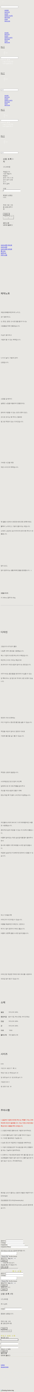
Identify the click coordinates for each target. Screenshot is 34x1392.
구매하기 (4, 1289)
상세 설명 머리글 (6, 245)
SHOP (6, 14)
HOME (7, 10)
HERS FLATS (9, 16)
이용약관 (3, 1365)
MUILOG (7, 21)
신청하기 (4, 1351)
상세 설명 (4, 247)
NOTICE (7, 12)
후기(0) (3, 251)
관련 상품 (4, 255)
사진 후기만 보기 (8, 1263)
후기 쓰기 (4, 1267)
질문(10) (3, 253)
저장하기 (4, 1260)
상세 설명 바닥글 (6, 249)
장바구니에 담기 (6, 1330)
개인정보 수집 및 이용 (8, 1250)
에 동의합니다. (13, 1250)
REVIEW (7, 17)
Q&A (6, 19)
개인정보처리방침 (4, 1367)
